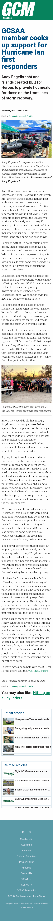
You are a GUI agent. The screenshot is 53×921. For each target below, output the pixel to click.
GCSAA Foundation (26, 890)
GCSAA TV (26, 884)
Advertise (26, 850)
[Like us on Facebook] (23, 832)
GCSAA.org (26, 879)
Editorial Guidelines (27, 856)
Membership (26, 839)
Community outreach (17, 116)
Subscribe (26, 844)
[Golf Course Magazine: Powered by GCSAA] (18, 9)
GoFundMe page (38, 670)
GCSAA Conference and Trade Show (26, 896)
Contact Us (26, 873)
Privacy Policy (26, 861)
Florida (30, 116)
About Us (26, 867)
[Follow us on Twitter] (29, 832)
